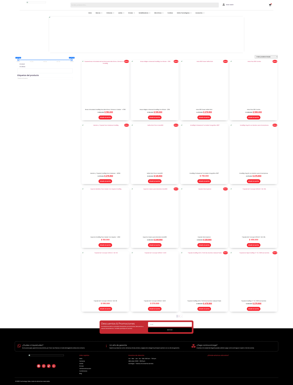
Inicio (90, 13)
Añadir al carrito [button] (105, 117)
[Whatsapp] (54, 366)
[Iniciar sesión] (224, 5)
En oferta (22, 66)
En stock (22, 64)
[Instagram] (44, 366)
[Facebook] (39, 366)
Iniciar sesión (230, 5)
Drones (130, 13)
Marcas (98, 13)
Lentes (120, 13)
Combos (170, 13)
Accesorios (199, 13)
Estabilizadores (143, 13)
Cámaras (109, 13)
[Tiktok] (49, 366)
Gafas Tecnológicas (183, 13)
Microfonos (158, 13)
